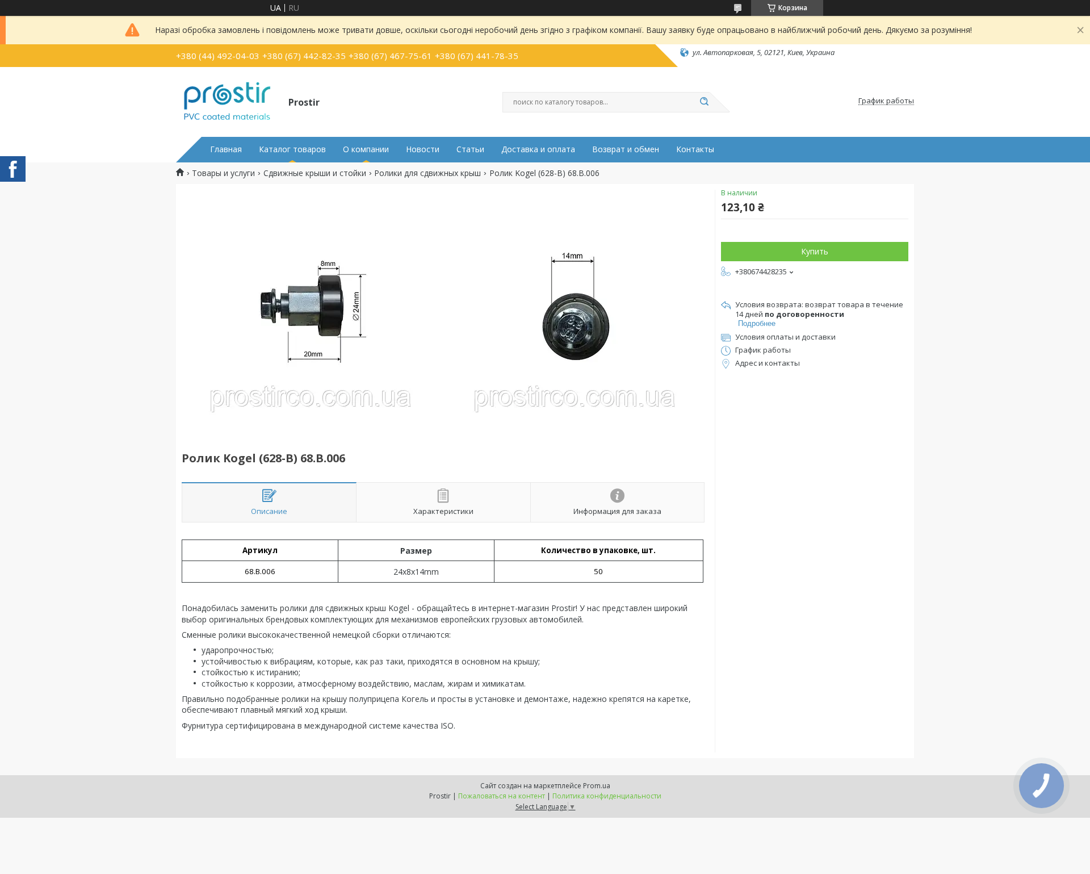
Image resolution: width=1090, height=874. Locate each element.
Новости (422, 149)
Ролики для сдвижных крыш (427, 173)
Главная (226, 149)
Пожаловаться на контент (501, 796)
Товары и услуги (223, 173)
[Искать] (704, 102)
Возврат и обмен (625, 149)
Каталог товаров (292, 149)
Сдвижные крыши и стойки (314, 173)
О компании (366, 149)
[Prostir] (227, 101)
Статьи (470, 149)
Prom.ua (596, 786)
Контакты (695, 149)
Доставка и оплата (538, 149)
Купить (814, 251)
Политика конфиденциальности (606, 796)
